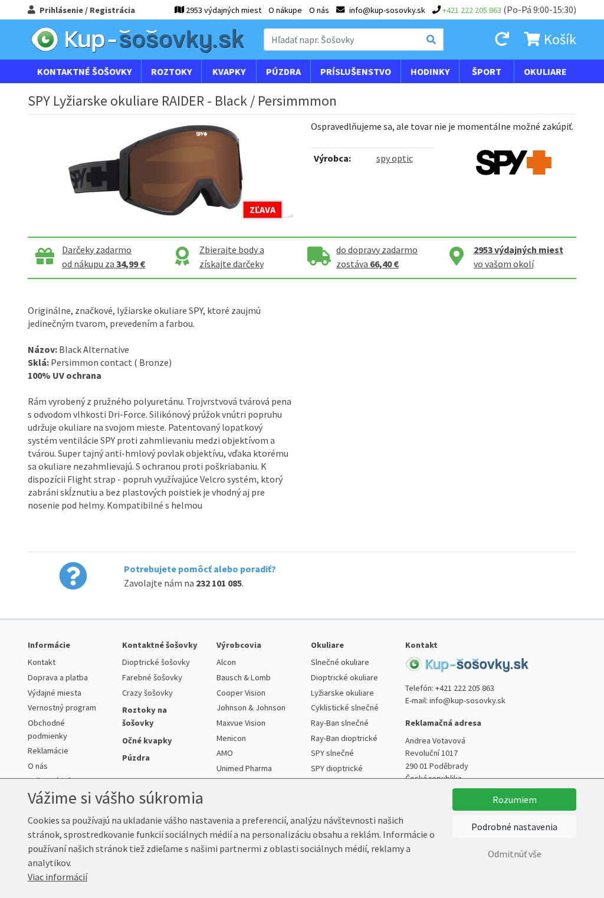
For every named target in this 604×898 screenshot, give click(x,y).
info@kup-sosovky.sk (467, 700)
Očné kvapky (147, 740)
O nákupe (285, 10)
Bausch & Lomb (243, 677)
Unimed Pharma (244, 768)
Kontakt (41, 662)
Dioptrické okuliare (344, 677)
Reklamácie (48, 750)
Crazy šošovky (147, 692)
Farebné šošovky (152, 677)
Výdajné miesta (54, 692)
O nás (319, 10)
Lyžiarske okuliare (342, 692)
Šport (486, 71)
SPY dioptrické (337, 768)
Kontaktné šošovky (84, 71)
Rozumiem (515, 799)
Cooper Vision (240, 692)
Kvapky (228, 71)
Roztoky (171, 71)
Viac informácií (57, 877)
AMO (224, 753)
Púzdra (283, 71)
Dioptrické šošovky (156, 662)
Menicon (231, 738)
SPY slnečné (332, 753)
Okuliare (545, 71)
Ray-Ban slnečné (340, 722)
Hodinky (430, 71)
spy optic (394, 158)
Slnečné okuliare (340, 662)
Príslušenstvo (355, 71)
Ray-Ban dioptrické (344, 738)
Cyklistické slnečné (345, 707)
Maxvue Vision (240, 722)
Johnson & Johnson (250, 707)
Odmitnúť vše (514, 854)
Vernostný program (62, 707)
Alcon (226, 662)
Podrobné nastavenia (514, 827)
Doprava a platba (58, 677)
